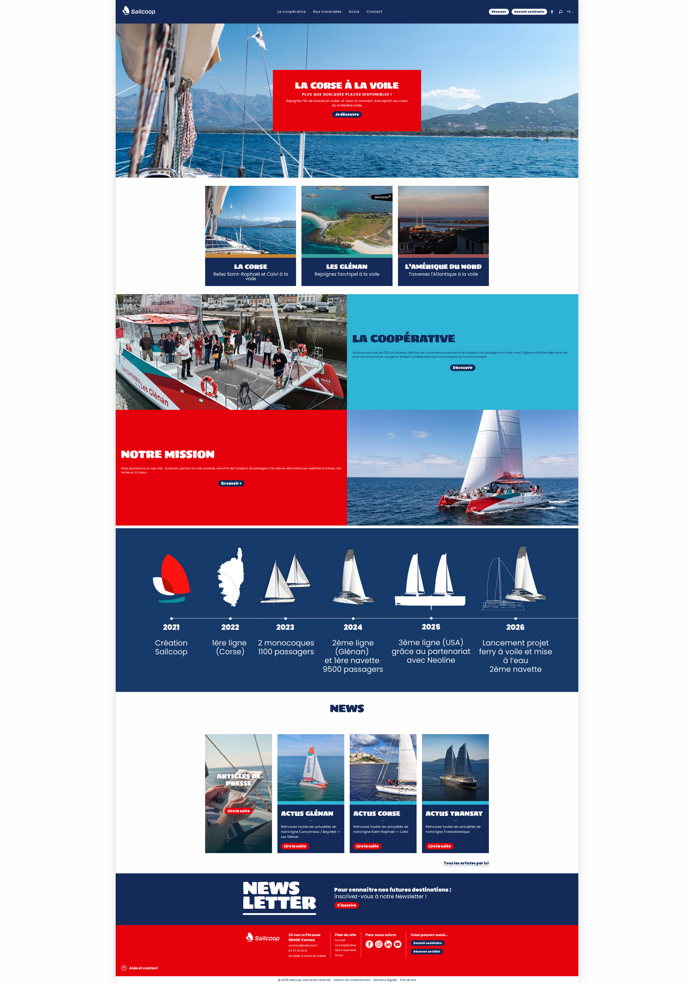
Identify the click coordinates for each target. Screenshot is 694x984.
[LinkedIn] (388, 946)
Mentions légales (385, 980)
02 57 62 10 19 (297, 951)
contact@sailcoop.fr (303, 945)
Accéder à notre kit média (307, 956)
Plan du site (408, 980)
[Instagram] (379, 946)
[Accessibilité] (552, 12)
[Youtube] (397, 946)
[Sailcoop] (139, 10)
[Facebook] (369, 946)
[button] (560, 12)
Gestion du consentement (352, 980)
